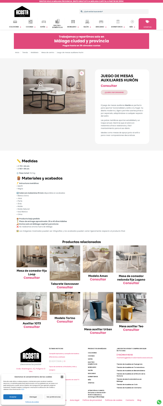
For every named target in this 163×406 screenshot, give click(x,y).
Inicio (17, 52)
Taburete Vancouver (65, 284)
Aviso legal (74, 400)
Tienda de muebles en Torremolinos (130, 367)
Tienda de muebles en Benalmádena (131, 371)
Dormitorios (93, 377)
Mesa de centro (47, 52)
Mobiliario (34, 52)
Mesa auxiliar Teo (131, 326)
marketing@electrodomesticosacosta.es (135, 357)
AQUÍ (22, 389)
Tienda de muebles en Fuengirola (129, 364)
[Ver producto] (44, 249)
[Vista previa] (44, 253)
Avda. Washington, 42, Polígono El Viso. (30, 370)
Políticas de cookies (32, 402)
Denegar (33, 397)
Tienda (25, 52)
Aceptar (12, 397)
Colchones (92, 353)
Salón (90, 370)
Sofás (90, 359)
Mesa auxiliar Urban (98, 329)
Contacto (130, 400)
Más (89, 380)
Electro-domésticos (92, 363)
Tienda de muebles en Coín (127, 384)
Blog (139, 400)
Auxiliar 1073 (32, 323)
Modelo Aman (98, 276)
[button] (62, 377)
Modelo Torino (65, 318)
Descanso (92, 373)
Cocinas (91, 356)
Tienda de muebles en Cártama (129, 388)
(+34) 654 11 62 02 (125, 355)
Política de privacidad (92, 400)
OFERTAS (91, 383)
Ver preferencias (54, 397)
